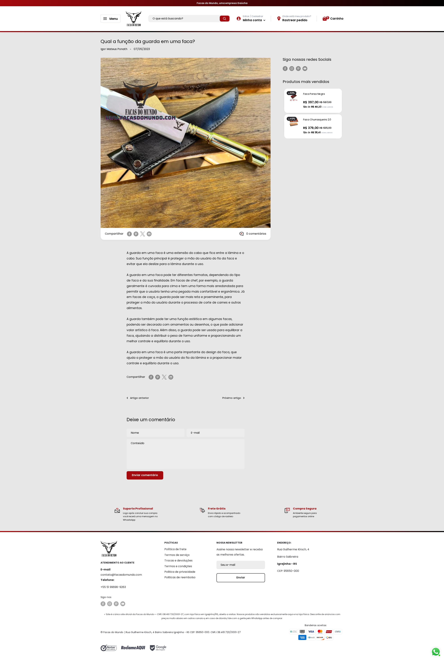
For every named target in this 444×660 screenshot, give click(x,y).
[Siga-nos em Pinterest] (298, 68)
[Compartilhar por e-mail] (149, 233)
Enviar (240, 577)
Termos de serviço (177, 555)
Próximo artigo (231, 398)
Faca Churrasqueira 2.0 (317, 119)
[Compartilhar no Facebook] (129, 233)
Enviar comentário (145, 475)
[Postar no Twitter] (142, 233)
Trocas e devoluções (178, 560)
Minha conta (253, 20)
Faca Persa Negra (314, 94)
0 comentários (256, 234)
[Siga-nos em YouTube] (304, 68)
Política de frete (175, 549)
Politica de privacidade (179, 572)
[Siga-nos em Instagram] (291, 68)
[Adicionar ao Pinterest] (136, 233)
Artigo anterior (139, 398)
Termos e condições (178, 566)
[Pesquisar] (224, 19)
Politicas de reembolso (179, 577)
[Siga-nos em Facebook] (285, 68)
